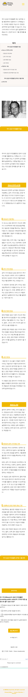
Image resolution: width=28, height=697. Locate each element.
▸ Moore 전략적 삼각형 (7, 50)
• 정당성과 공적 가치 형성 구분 (10, 69)
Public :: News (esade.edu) (17, 651)
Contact (14, 693)
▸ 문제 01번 (4, 81)
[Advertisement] (14, 142)
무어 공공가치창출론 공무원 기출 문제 (14, 78)
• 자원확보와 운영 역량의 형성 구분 (11, 72)
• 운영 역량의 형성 (7, 60)
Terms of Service (18, 692)
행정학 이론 (14, 647)
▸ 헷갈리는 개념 (5, 66)
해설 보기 (14, 637)
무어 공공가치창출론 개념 (14, 47)
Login (26, 659)
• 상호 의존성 (6, 63)
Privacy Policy (8, 692)
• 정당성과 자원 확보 (7, 53)
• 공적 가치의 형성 (7, 56)
